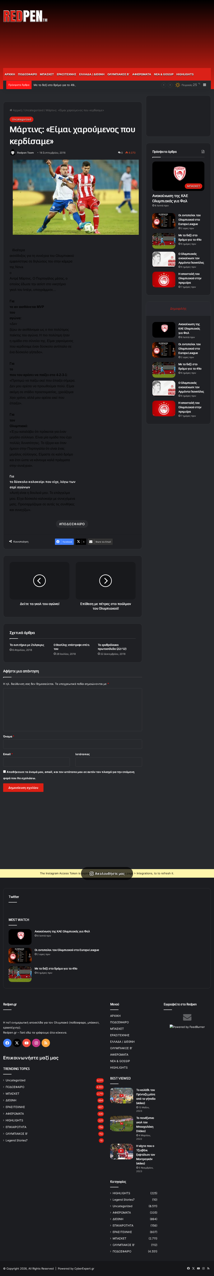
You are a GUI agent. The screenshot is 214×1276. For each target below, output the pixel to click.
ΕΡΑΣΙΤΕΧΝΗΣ (66, 74)
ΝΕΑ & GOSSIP (163, 74)
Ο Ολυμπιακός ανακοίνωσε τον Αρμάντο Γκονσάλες (191, 258)
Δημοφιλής (178, 308)
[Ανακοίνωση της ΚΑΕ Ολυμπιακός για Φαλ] (163, 330)
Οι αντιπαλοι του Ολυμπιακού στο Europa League (189, 219)
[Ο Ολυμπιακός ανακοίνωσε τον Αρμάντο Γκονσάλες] (163, 259)
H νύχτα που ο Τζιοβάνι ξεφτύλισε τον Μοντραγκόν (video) (145, 1154)
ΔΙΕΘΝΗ (11, 1100)
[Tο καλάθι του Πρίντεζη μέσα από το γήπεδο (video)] (121, 1095)
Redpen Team (25, 152)
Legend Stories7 (17, 1140)
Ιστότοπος (82, 754)
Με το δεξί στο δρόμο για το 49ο (55, 85)
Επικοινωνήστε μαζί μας (31, 1057)
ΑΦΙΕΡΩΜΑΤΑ (141, 74)
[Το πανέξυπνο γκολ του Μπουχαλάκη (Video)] (121, 1123)
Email (8, 754)
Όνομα (8, 736)
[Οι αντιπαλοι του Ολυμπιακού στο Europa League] (163, 221)
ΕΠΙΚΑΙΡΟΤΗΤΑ (16, 1127)
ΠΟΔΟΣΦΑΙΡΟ (27, 74)
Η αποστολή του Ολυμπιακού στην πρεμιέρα (189, 278)
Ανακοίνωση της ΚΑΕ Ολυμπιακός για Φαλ (189, 328)
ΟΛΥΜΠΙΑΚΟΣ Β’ (118, 74)
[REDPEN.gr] (25, 16)
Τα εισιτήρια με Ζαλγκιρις (27, 644)
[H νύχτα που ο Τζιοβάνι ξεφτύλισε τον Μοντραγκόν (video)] (121, 1151)
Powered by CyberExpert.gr (76, 1268)
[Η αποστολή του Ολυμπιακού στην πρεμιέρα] (163, 279)
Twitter (14, 897)
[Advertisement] (144, 33)
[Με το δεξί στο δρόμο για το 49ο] (163, 241)
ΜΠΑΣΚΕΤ (47, 74)
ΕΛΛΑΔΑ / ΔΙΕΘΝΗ (91, 74)
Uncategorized (33, 110)
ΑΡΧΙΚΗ (10, 74)
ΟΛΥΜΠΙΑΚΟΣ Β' (17, 1133)
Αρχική (17, 110)
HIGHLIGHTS (185, 74)
